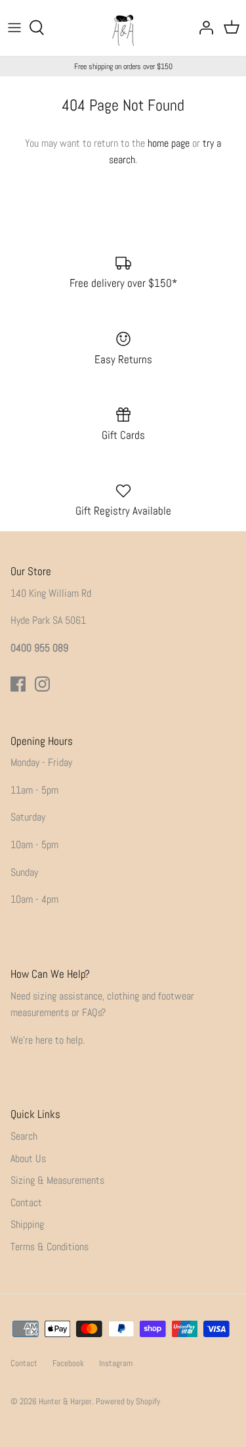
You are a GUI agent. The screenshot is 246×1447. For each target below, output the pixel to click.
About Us (28, 1158)
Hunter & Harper (65, 1401)
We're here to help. (47, 1040)
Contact (26, 1202)
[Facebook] (18, 684)
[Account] (202, 27)
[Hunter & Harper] (123, 28)
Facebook (68, 1363)
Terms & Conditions (49, 1247)
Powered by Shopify (128, 1401)
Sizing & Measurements (57, 1180)
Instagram (116, 1363)
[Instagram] (42, 684)
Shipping (27, 1224)
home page (169, 143)
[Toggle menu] (14, 27)
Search (23, 1136)
